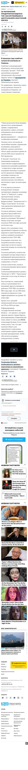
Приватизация (5, 723)
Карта (2, 674)
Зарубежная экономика (17, 715)
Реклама (3, 669)
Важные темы (5, 6)
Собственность (18, 735)
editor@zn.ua (4, 690)
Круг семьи (17, 731)
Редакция (3, 666)
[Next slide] (25, 7)
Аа (12, 2)
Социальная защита (19, 712)
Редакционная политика (7, 671)
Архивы (3, 664)
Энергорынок (4, 721)
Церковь (3, 735)
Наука (2, 728)
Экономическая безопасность (18, 722)
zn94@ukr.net (20, 686)
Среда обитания (5, 733)
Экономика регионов (6, 726)
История (16, 728)
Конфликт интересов (19, 718)
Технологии (4, 731)
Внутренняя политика (7, 712)
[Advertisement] (14, 108)
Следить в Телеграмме (15, 439)
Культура (3, 738)
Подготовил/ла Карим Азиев (10, 384)
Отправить (14, 418)
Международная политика (5, 715)
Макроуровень (5, 718)
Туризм (16, 733)
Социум (16, 726)
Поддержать (20, 2)
